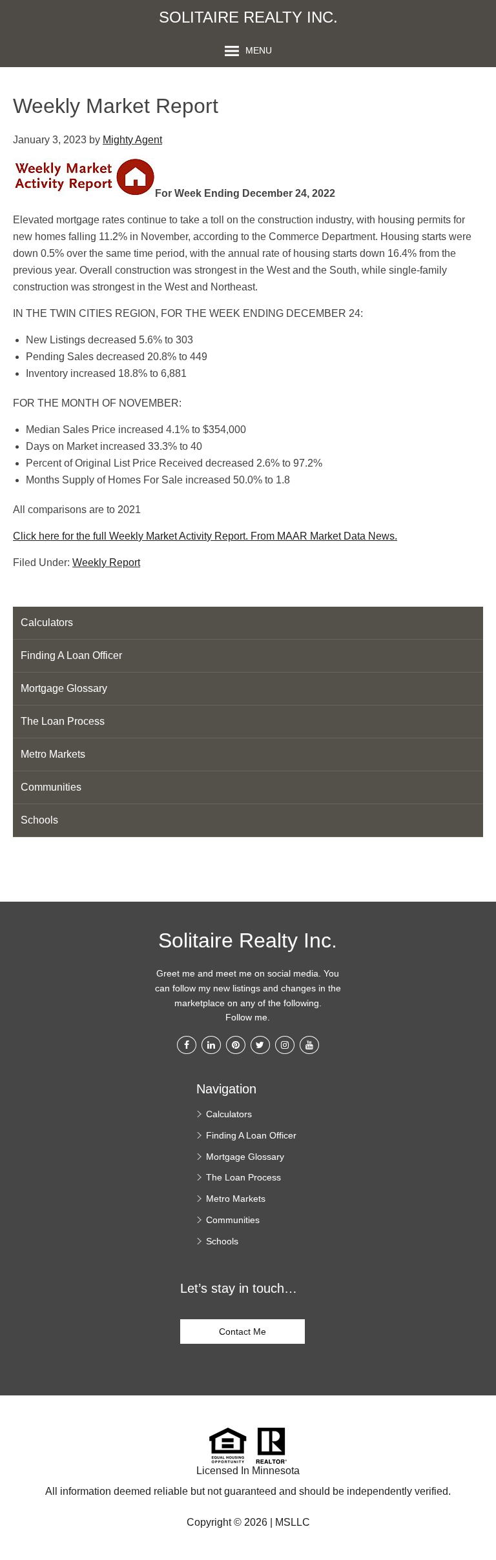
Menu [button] (258, 50)
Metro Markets (53, 754)
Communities (51, 787)
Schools (39, 820)
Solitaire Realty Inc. (248, 17)
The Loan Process (63, 721)
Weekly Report (106, 562)
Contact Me (242, 1331)
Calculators (47, 622)
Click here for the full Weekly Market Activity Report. (130, 536)
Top (481, 1488)
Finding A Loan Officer (71, 655)
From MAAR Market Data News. (322, 536)
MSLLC (292, 1522)
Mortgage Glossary (64, 688)
